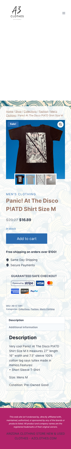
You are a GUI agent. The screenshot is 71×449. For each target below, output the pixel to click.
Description (16, 320)
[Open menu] (63, 13)
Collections (24, 309)
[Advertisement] (35, 63)
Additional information (23, 327)
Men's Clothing (21, 194)
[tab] (35, 320)
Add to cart (27, 238)
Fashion (35, 309)
